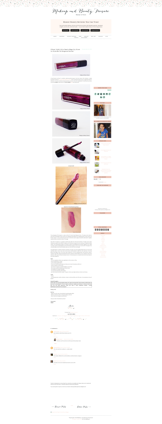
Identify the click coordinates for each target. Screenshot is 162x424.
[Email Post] (68, 314)
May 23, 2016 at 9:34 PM (64, 331)
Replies (56, 337)
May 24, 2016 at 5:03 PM (68, 339)
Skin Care (103, 254)
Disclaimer (84, 37)
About (55, 36)
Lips (73, 315)
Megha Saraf (59, 339)
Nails (103, 249)
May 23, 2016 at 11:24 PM (65, 347)
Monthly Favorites (103, 247)
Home (72, 405)
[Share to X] (72, 314)
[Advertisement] (81, 42)
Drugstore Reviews (95, 30)
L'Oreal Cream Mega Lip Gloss (65, 79)
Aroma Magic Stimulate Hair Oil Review (106, 150)
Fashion (100, 36)
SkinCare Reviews (75, 30)
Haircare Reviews (85, 30)
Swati (55, 361)
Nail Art (93, 36)
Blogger (104, 182)
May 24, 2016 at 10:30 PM (62, 354)
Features (61, 36)
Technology (103, 255)
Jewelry (86, 36)
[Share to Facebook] (73, 314)
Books (103, 236)
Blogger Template (77, 419)
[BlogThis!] (71, 314)
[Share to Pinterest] (74, 314)
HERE (72, 82)
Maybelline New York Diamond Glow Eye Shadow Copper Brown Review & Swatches (106, 171)
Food (106, 36)
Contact (76, 37)
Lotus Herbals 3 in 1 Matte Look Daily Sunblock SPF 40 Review (106, 157)
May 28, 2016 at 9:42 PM (60, 361)
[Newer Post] (59, 408)
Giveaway (103, 239)
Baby (80, 36)
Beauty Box (103, 235)
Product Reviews (71, 36)
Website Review (103, 257)
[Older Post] (84, 408)
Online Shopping (103, 251)
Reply (55, 334)
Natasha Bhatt (57, 347)
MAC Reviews (65, 30)
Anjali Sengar (56, 331)
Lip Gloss (68, 315)
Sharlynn (56, 354)
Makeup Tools (103, 245)
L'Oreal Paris (61, 315)
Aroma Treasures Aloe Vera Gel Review (106, 163)
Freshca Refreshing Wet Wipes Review (105, 144)
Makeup (77, 315)
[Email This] (69, 314)
